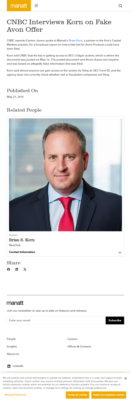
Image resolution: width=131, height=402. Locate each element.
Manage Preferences (15, 394)
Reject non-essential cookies (108, 394)
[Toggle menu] (36, 6)
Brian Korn (76, 40)
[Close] (125, 378)
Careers (72, 339)
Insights (12, 346)
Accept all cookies (77, 394)
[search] (120, 5)
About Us (13, 354)
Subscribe (114, 320)
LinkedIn (18, 366)
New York (15, 245)
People (11, 339)
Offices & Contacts (79, 346)
